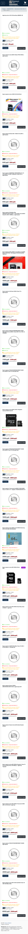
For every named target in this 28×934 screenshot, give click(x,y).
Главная (4, 8)
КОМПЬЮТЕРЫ (10, 8)
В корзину (5, 48)
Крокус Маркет (8, 922)
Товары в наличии (13, 4)
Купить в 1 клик (21, 48)
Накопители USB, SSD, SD (20, 8)
